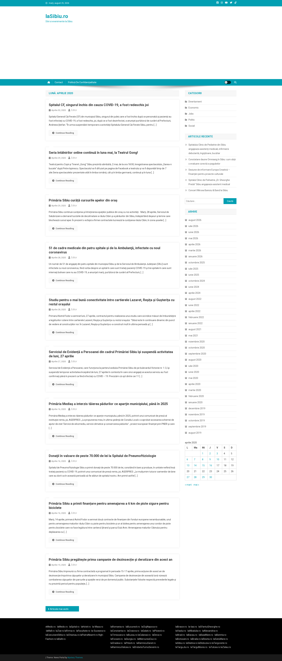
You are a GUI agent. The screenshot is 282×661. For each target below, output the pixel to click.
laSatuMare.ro (220, 639)
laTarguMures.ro (198, 647)
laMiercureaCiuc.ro (147, 639)
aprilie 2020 (194, 384)
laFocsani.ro (116, 639)
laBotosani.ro (182, 639)
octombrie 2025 (196, 262)
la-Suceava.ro (98, 630)
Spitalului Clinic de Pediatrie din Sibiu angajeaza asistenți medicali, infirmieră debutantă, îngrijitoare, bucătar (208, 149)
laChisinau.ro (73, 635)
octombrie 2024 (196, 281)
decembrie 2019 (196, 408)
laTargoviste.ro (219, 643)
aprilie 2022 (194, 311)
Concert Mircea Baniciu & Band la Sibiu (208, 190)
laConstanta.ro (118, 630)
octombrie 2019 (196, 420)
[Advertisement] (141, 54)
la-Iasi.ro (192, 626)
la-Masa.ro (97, 626)
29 (203, 477)
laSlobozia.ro (204, 643)
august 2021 (194, 329)
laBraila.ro (195, 639)
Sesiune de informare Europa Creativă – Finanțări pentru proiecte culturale (209, 171)
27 (188, 477)
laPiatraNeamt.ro (89, 635)
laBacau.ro (191, 635)
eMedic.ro (51, 626)
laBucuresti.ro (133, 626)
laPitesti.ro (129, 643)
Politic (191, 119)
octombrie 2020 (196, 347)
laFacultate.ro (83, 630)
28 (195, 477)
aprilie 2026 (194, 244)
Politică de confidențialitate (82, 82)
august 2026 (194, 220)
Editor (74, 110)
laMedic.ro (62, 626)
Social (191, 125)
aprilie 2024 (194, 293)
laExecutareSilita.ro (55, 635)
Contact (59, 82)
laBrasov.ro (181, 626)
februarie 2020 (196, 396)
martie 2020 (194, 390)
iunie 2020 (193, 372)
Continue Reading (65, 133)
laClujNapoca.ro (149, 626)
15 (203, 465)
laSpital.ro (74, 626)
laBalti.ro (61, 639)
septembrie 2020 (197, 353)
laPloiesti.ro (158, 630)
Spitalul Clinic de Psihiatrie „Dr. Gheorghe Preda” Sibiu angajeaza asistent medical (209, 182)
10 (218, 459)
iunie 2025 (193, 274)
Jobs (191, 113)
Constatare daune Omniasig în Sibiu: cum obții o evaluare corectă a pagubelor (212, 161)
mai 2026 (193, 238)
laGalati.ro (146, 630)
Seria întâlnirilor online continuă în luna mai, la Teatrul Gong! (93, 153)
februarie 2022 (196, 317)
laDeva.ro (157, 635)
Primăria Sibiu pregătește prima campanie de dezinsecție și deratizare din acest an (110, 560)
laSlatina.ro (191, 643)
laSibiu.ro (57, 16)
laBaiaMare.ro (206, 635)
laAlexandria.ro (210, 630)
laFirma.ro (69, 630)
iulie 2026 (193, 226)
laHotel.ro (86, 626)
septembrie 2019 (197, 426)
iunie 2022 (193, 305)
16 (210, 465)
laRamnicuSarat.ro (146, 643)
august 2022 (194, 299)
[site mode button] (227, 82)
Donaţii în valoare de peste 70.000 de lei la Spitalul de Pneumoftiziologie (102, 456)
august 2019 (194, 432)
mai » (196, 484)
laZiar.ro (60, 630)
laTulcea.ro (215, 647)
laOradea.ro (116, 643)
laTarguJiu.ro (182, 647)
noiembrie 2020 (196, 341)
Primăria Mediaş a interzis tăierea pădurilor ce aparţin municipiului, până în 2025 (108, 404)
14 (195, 465)
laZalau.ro (226, 647)
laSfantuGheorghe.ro (209, 626)
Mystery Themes (75, 657)
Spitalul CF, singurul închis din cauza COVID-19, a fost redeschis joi (99, 105)
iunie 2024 (193, 287)
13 (188, 465)
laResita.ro (206, 639)
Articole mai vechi (59, 609)
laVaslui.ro (181, 630)
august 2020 (194, 359)
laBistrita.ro (220, 635)
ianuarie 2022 (195, 323)
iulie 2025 (193, 268)
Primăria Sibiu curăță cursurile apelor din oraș (83, 200)
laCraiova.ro (133, 630)
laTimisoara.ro (117, 635)
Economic (193, 107)
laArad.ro (180, 635)
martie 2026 (194, 250)
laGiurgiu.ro (130, 639)
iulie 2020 (193, 366)
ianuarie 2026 (195, 256)
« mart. (188, 484)
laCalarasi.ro (144, 635)
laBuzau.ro (132, 635)
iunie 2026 (193, 232)
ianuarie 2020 (195, 402)
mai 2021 (193, 335)
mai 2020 (193, 378)
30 (210, 477)
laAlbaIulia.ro (194, 630)
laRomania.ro (117, 626)
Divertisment (195, 101)
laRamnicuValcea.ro (120, 647)
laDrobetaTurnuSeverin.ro (146, 647)
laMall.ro (50, 630)
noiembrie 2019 (196, 414)
